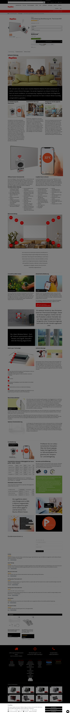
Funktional (26, 711)
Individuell (45, 5)
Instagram (40, 663)
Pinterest (40, 666)
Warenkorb (21, 664)
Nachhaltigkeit (12, 665)
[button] (42, 45)
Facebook (40, 661)
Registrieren (21, 663)
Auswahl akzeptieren (53, 709)
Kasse (21, 665)
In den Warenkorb (49, 41)
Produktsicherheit (19, 51)
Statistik (16, 709)
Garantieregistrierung (30, 674)
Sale (60, 8)
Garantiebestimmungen (30, 671)
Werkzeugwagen (30, 5)
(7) (37, 20)
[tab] (11, 51)
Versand (11, 663)
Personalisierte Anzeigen (25, 709)
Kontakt (11, 661)
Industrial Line (18, 5)
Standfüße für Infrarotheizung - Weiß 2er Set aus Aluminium (27, 631)
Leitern (55, 5)
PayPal (21, 711)
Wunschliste (34, 47)
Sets (40, 5)
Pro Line (24, 5)
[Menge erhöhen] (34, 41)
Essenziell (11, 709)
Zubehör (59, 5)
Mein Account (21, 661)
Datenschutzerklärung (30, 667)
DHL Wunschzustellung (13, 711)
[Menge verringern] (34, 42)
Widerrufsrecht (30, 663)
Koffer (37, 5)
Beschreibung (11, 51)
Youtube (39, 664)
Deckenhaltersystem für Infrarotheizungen (14, 630)
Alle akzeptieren (53, 707)
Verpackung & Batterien (30, 676)
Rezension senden (40, 551)
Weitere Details (27, 51)
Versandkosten (39, 37)
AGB (30, 669)
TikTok (39, 665)
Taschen (56, 8)
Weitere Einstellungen (33, 711)
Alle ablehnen (53, 711)
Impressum (30, 661)
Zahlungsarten (12, 664)
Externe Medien (34, 709)
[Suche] (44, 2)
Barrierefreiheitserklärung (30, 665)
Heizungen (50, 5)
